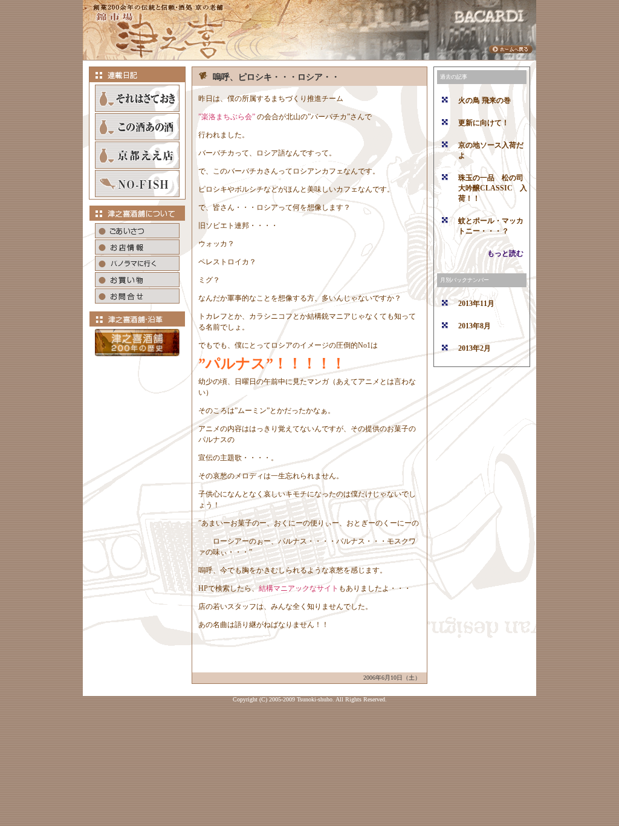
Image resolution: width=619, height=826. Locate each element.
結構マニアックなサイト (299, 588)
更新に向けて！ (483, 123)
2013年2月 (474, 348)
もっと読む (505, 253)
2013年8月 (474, 326)
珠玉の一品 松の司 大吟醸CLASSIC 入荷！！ (494, 188)
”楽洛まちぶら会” (226, 116)
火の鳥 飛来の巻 (484, 100)
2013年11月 (476, 303)
